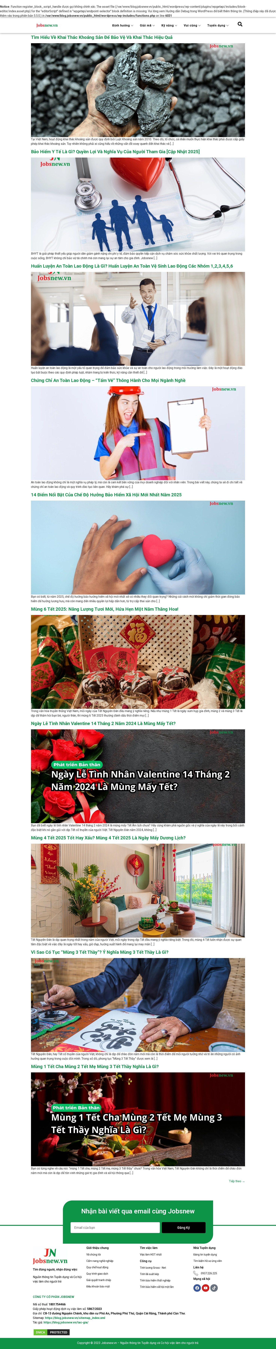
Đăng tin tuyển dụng (205, 1254)
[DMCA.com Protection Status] (51, 1335)
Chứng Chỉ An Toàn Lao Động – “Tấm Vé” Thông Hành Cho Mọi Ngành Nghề (108, 380)
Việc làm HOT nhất (151, 1254)
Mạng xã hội (201, 1279)
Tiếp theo (237, 1181)
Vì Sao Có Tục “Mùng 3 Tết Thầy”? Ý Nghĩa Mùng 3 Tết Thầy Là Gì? (99, 952)
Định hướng (121, 25)
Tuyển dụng (216, 25)
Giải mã (146, 25)
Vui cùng (190, 25)
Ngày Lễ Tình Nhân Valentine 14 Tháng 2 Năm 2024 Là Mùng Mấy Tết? (103, 723)
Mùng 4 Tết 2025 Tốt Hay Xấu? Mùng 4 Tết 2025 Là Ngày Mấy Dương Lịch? (108, 837)
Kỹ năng (167, 25)
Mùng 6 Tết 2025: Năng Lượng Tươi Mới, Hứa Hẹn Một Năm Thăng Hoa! (104, 609)
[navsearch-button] (240, 25)
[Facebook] (197, 1288)
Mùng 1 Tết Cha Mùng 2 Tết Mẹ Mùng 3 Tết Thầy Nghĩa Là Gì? (95, 1066)
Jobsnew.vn (109, 1343)
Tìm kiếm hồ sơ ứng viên (207, 1260)
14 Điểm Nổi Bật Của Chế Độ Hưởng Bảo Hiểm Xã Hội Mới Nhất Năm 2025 (106, 494)
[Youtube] (205, 1288)
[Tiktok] (214, 1288)
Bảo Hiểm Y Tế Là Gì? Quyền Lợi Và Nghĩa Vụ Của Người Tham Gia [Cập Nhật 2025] (115, 151)
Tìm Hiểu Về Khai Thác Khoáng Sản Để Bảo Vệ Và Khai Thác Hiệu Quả (102, 37)
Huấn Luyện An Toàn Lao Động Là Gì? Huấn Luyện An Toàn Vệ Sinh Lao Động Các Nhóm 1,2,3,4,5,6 (132, 266)
